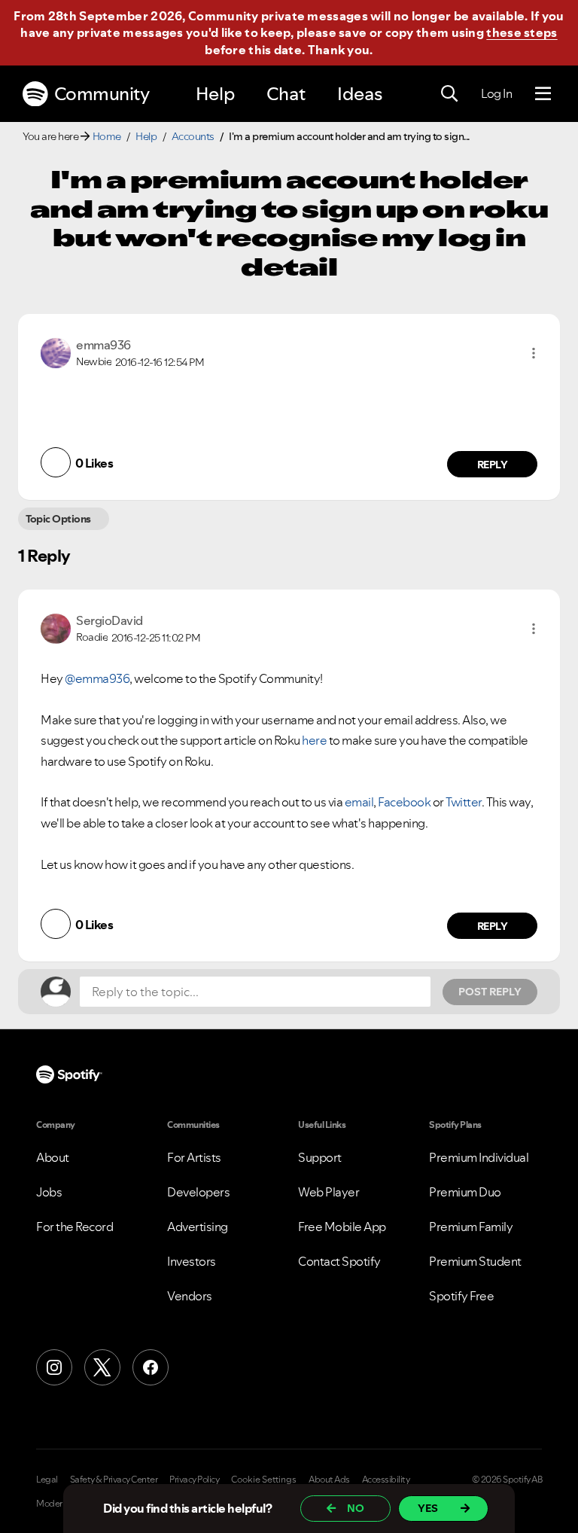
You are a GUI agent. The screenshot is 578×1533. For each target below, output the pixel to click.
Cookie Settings (264, 1480)
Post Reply (490, 991)
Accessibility (386, 1480)
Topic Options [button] (58, 518)
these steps (521, 32)
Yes (428, 1508)
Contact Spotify (339, 1261)
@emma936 (97, 678)
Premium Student (475, 1261)
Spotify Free (461, 1296)
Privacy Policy (194, 1480)
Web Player (328, 1192)
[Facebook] (150, 1367)
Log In (496, 93)
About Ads (329, 1480)
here (314, 740)
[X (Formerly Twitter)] (102, 1367)
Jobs (49, 1192)
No (355, 1508)
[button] (533, 353)
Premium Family (471, 1226)
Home (107, 136)
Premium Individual (478, 1157)
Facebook (404, 802)
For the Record (74, 1226)
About (52, 1157)
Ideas (359, 93)
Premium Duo (465, 1192)
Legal (47, 1480)
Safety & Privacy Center (114, 1480)
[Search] (449, 94)
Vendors (189, 1296)
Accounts (193, 136)
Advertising (197, 1226)
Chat (286, 93)
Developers (198, 1192)
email (359, 802)
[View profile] (56, 351)
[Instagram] (54, 1367)
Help (215, 93)
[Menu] (543, 94)
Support (320, 1157)
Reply (492, 464)
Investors (191, 1261)
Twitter (464, 802)
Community (102, 93)
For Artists (194, 1157)
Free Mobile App (342, 1226)
